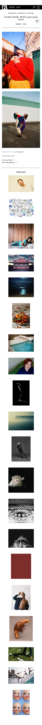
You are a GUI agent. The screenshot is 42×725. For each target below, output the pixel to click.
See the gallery (8, 162)
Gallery (18, 7)
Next (24, 24)
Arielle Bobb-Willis (8, 152)
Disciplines (12, 7)
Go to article (7, 160)
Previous (18, 24)
